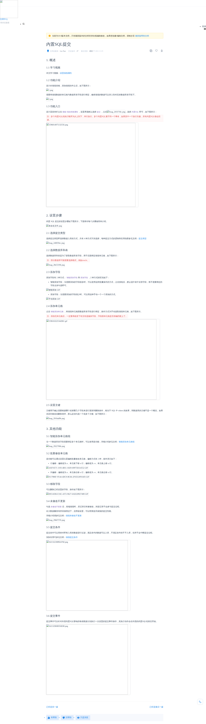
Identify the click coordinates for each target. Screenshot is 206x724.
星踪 (91, 51)
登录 (204, 26)
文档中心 (4, 19)
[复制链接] (151, 50)
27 (77, 51)
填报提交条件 (72, 537)
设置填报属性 (66, 73)
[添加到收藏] (156, 50)
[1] (23, 24)
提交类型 (142, 238)
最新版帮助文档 (142, 36)
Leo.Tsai (63, 51)
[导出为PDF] (161, 50)
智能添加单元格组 (127, 442)
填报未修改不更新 (74, 516)
